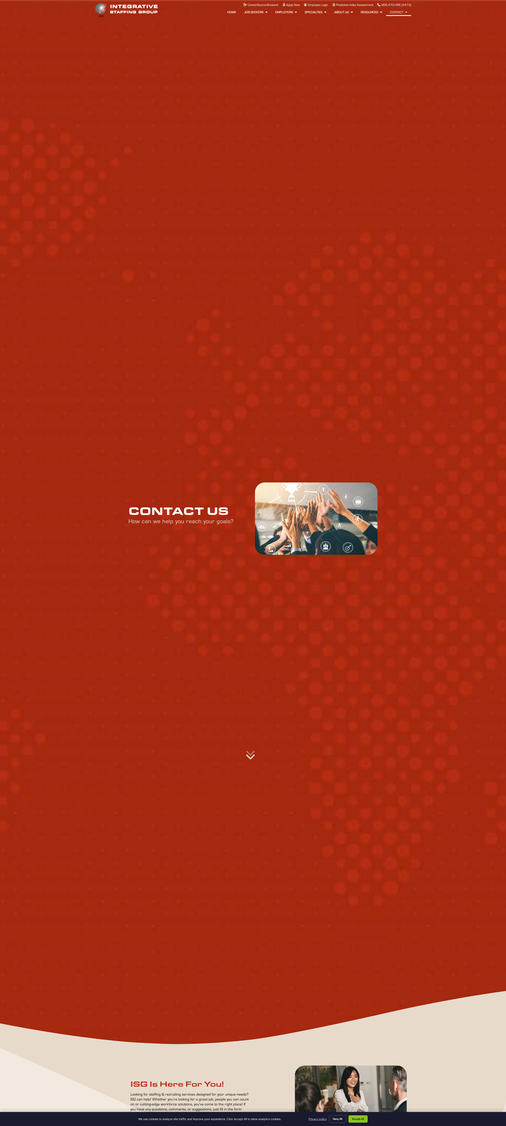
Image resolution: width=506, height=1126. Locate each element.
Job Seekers (257, 13)
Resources (373, 13)
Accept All (358, 1119)
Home (233, 13)
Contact (400, 13)
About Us (345, 13)
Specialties (317, 13)
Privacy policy (318, 1119)
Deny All (337, 1119)
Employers (288, 13)
